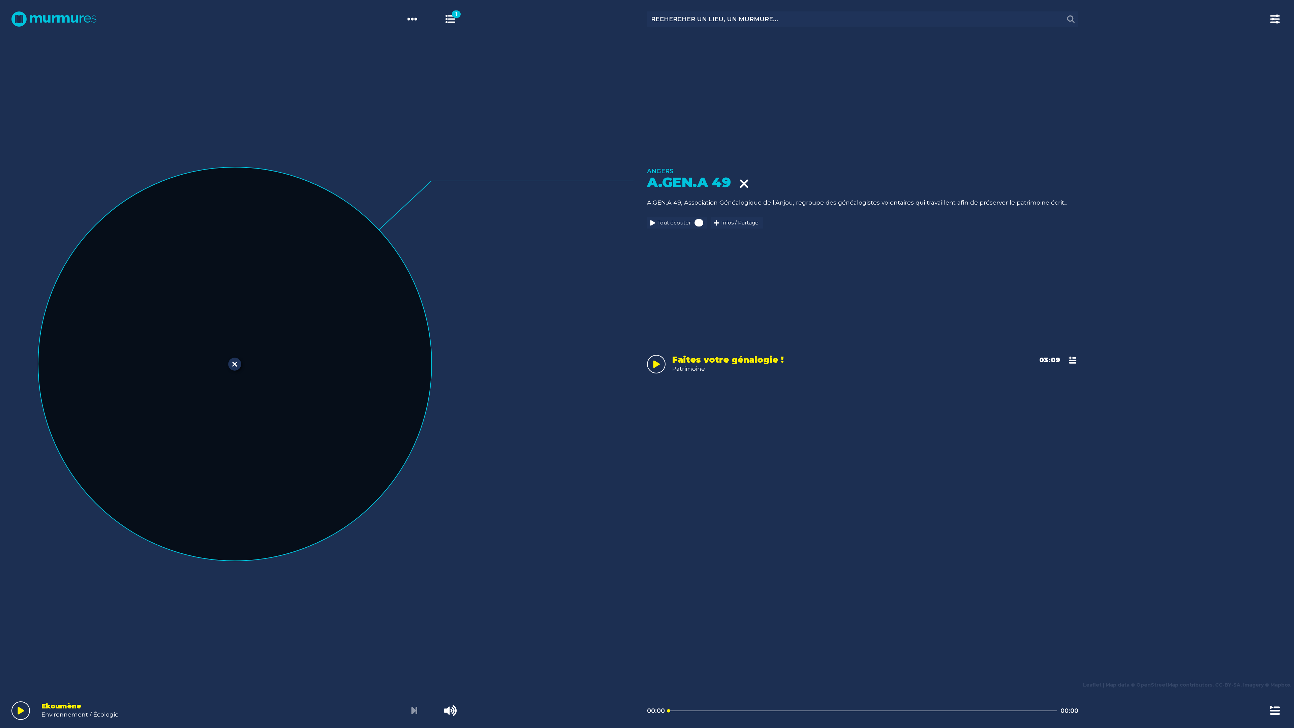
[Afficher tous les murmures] (450, 19)
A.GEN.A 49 (693, 182)
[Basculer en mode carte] (457, 19)
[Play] (20, 710)
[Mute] (450, 710)
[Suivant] (414, 711)
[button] (19, 356)
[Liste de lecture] (1275, 710)
